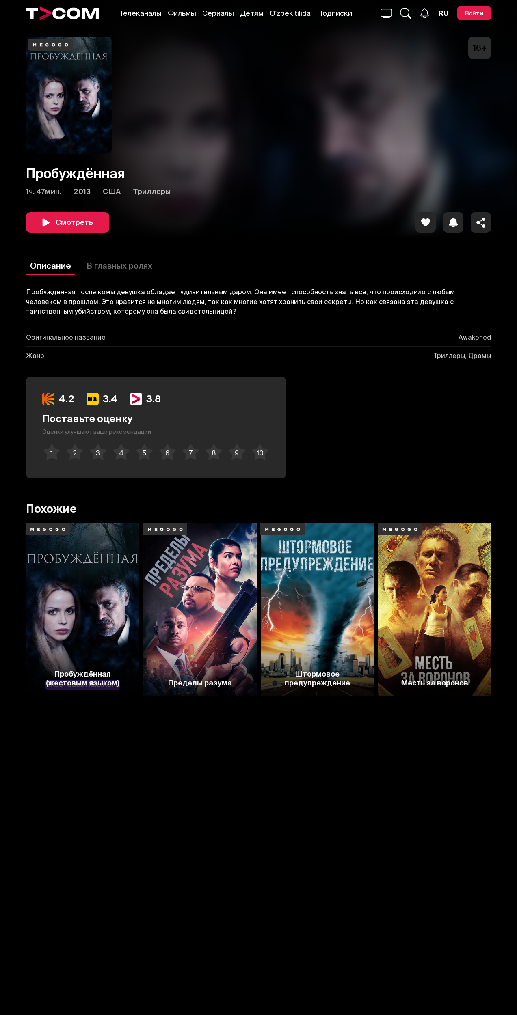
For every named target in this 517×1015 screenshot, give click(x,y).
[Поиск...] (386, 13)
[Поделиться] (481, 222)
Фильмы (182, 13)
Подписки (334, 13)
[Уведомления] (425, 13)
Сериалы (218, 13)
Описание (50, 265)
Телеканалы (140, 13)
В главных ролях (119, 265)
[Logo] (62, 13)
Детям (252, 13)
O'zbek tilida (290, 13)
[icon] (425, 222)
